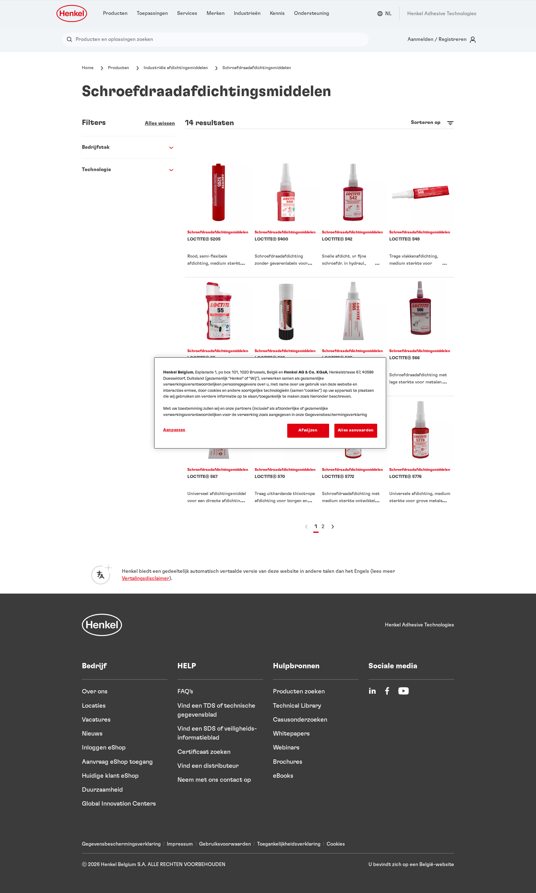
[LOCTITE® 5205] (218, 218)
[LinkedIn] (372, 691)
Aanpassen (174, 430)
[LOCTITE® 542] (353, 218)
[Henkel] (102, 625)
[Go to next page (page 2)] (332, 527)
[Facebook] (387, 691)
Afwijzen (307, 430)
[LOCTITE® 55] (218, 336)
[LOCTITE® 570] (285, 455)
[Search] (71, 39)
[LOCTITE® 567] (218, 455)
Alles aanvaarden (356, 430)
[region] (270, 403)
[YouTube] (403, 691)
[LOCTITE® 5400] (285, 218)
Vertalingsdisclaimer (145, 578)
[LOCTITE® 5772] (353, 455)
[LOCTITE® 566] (420, 336)
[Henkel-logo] (72, 13)
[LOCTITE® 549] (420, 218)
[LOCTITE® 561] (285, 336)
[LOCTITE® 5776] (420, 455)
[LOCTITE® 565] (353, 336)
